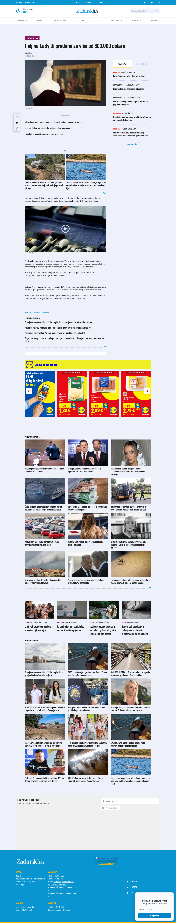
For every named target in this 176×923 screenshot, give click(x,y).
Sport (82, 20)
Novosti (40, 20)
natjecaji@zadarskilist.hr (57, 884)
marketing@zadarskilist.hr (64, 881)
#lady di (46, 312)
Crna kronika (116, 20)
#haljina (37, 312)
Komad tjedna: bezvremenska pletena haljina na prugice (48, 128)
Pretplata (76, 2)
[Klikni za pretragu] (157, 11)
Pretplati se (154, 915)
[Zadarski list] (88, 11)
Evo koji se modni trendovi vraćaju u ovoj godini (44, 134)
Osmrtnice (136, 20)
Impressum (102, 2)
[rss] (159, 2)
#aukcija (28, 312)
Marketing (89, 2)
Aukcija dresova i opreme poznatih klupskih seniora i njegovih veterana (54, 122)
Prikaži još (131, 144)
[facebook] (145, 2)
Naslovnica (22, 20)
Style (97, 20)
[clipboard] (17, 129)
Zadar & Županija (62, 20)
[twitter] (152, 2)
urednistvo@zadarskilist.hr (26, 907)
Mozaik (154, 20)
